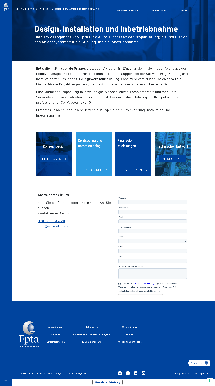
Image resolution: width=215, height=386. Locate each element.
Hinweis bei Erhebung (107, 382)
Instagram (120, 373)
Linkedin (135, 373)
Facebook (128, 373)
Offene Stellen (159, 10)
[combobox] (202, 10)
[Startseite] (5, 7)
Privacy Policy (44, 373)
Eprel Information (55, 341)
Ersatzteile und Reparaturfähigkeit (91, 334)
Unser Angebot (31, 9)
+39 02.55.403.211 (51, 220)
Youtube (143, 373)
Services (46, 9)
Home (17, 9)
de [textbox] (196, 10)
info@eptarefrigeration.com (60, 226)
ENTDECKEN (52, 158)
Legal (59, 373)
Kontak (183, 10)
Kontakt (130, 334)
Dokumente (91, 326)
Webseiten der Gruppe (127, 10)
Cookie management (77, 373)
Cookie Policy (26, 373)
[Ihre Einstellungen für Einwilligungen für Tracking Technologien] (210, 381)
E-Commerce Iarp (91, 341)
